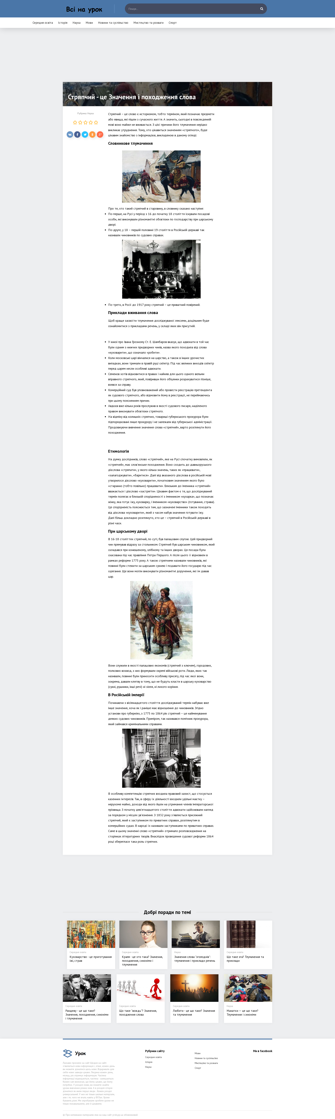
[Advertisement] (167, 57)
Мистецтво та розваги (148, 23)
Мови (89, 23)
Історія (62, 23)
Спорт (173, 23)
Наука (76, 23)
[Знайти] (261, 8)
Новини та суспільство (113, 23)
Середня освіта (43, 23)
